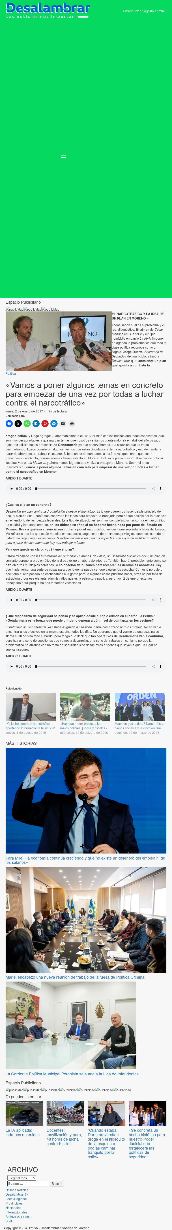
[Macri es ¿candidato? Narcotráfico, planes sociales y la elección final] (140, 707)
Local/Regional (16, 1198)
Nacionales (13, 1207)
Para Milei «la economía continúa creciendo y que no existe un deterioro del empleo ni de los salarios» (85, 860)
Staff (9, 1221)
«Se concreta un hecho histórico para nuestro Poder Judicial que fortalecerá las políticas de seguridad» (147, 1143)
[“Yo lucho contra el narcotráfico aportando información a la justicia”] (31, 707)
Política (11, 373)
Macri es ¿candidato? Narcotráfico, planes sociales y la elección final (139, 725)
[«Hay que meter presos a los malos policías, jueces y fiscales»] (85, 707)
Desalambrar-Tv (17, 1194)
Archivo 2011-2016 (19, 1216)
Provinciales (14, 1203)
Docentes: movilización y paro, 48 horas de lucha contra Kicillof (64, 1136)
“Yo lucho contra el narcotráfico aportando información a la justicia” (30, 725)
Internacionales (16, 1212)
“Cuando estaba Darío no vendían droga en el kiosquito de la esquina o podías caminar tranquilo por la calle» (106, 1143)
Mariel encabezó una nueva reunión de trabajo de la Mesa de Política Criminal (75, 977)
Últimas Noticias (17, 1190)
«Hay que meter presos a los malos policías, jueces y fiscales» (83, 725)
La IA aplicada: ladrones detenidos (23, 1132)
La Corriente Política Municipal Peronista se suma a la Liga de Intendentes (72, 1074)
